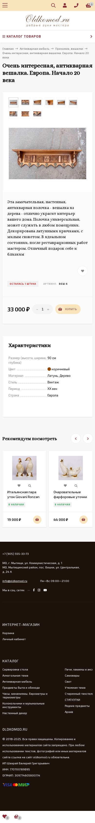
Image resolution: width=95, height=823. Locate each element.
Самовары (72, 675)
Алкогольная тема (15, 675)
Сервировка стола (15, 669)
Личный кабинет (14, 639)
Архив (69, 711)
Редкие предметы (77, 705)
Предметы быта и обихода (21, 687)
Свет (68, 681)
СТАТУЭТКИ (72, 699)
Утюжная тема (75, 687)
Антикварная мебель (17, 681)
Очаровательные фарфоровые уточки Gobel (70, 497)
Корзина (8, 633)
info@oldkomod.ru (14, 580)
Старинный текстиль (79, 693)
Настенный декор (14, 713)
